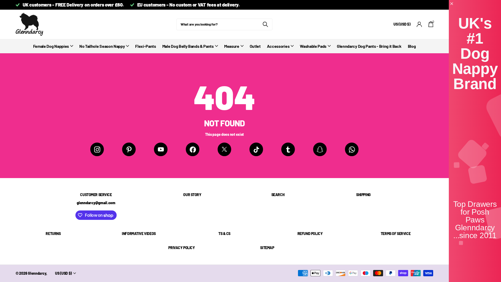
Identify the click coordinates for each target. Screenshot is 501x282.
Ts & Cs (224, 233)
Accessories (278, 46)
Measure (231, 46)
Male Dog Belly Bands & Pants (188, 46)
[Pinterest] (129, 149)
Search (277, 194)
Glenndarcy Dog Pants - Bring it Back (369, 46)
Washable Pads (313, 46)
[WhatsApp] (352, 149)
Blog (412, 46)
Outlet (255, 46)
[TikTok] (256, 149)
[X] (224, 149)
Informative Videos (139, 233)
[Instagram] (97, 149)
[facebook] (192, 149)
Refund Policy (310, 233)
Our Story (192, 194)
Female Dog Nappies (51, 46)
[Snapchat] (320, 149)
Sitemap (267, 247)
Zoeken (265, 24)
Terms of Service (395, 233)
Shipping (363, 194)
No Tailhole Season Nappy (102, 46)
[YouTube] (161, 149)
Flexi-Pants (145, 46)
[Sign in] (419, 24)
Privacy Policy (181, 247)
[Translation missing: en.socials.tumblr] (288, 149)
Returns (53, 233)
